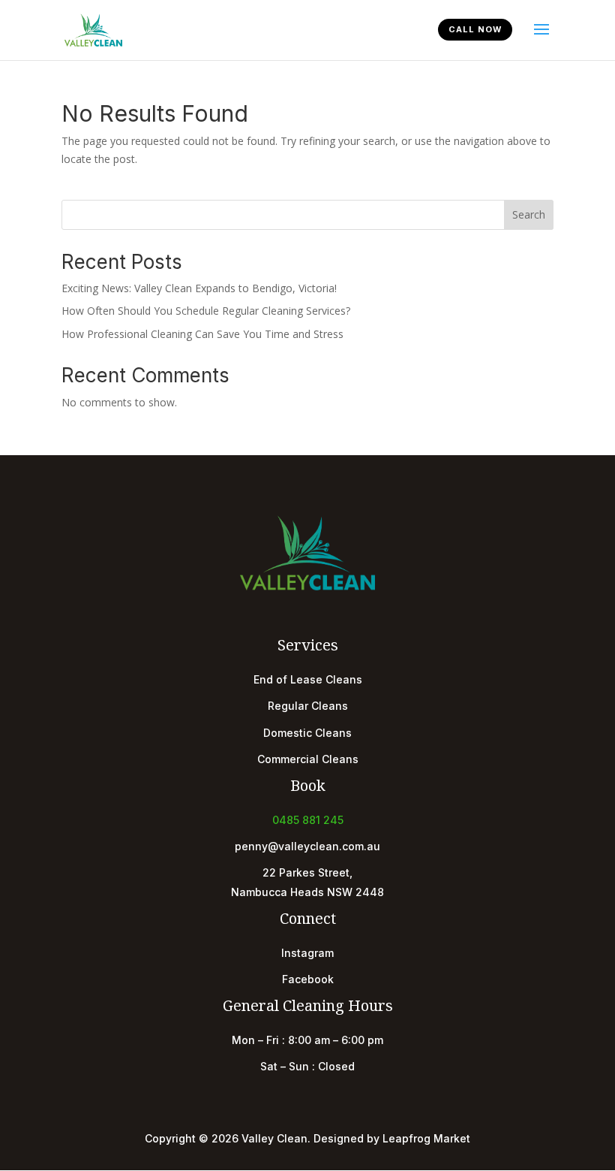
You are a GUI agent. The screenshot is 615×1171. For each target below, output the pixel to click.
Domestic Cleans (307, 732)
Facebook (308, 979)
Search (528, 214)
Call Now (475, 29)
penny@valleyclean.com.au (307, 846)
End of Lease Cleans (308, 679)
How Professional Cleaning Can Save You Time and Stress (203, 334)
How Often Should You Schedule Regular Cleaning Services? (206, 310)
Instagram (307, 952)
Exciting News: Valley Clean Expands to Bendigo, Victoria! (199, 288)
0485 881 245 (308, 819)
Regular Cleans (308, 705)
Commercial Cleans (307, 759)
